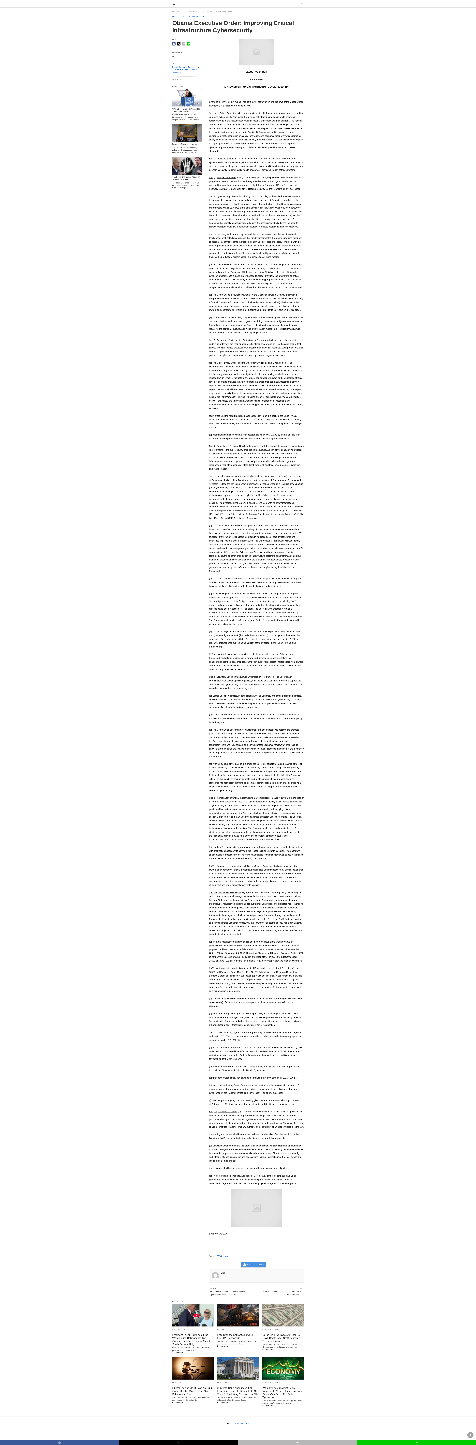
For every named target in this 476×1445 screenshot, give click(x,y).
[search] (302, 3)
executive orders (182, 70)
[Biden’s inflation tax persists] (187, 133)
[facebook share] (174, 43)
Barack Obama (178, 67)
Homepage (176, 11)
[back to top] (470, 1435)
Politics (194, 70)
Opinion (220, 1329)
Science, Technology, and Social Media (216, 11)
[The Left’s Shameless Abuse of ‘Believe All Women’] (187, 166)
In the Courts (223, 1382)
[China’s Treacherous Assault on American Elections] (187, 97)
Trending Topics (190, 11)
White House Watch (180, 1329)
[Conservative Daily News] (238, 3)
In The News (177, 1382)
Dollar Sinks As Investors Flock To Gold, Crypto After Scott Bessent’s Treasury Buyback (281, 1338)
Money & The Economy (272, 1329)
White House (223, 1256)
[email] (297, 1442)
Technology (176, 73)
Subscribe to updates (255, 1265)
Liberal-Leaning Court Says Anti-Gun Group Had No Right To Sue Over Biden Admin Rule (192, 1391)
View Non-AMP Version (241, 1423)
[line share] (188, 43)
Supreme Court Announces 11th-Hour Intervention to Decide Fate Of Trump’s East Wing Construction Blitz (237, 1391)
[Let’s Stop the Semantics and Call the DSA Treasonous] (238, 1315)
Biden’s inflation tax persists (184, 144)
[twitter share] (178, 43)
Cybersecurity (193, 67)
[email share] (183, 43)
